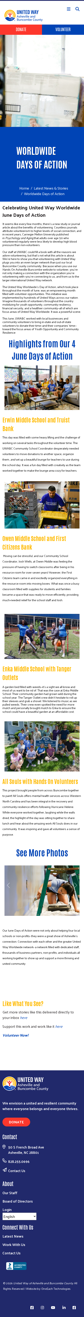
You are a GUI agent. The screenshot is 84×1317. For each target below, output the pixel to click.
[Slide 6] (29, 918)
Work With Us (13, 1244)
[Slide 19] (65, 918)
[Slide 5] (27, 918)
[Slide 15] (54, 918)
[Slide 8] (35, 918)
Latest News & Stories (51, 188)
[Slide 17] (60, 918)
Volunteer (63, 29)
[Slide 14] (52, 918)
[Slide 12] (46, 918)
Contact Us (16, 1171)
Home (24, 188)
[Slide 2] (18, 918)
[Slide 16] (57, 918)
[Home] (42, 0)
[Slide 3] (21, 918)
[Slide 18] (63, 918)
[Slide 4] (24, 918)
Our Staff (9, 1192)
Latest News (12, 1236)
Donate (21, 29)
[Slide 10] (40, 918)
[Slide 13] (49, 918)
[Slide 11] (43, 918)
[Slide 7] (32, 918)
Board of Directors (17, 1201)
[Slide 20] (68, 918)
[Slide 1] (16, 918)
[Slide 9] (38, 918)
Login (7, 1209)
